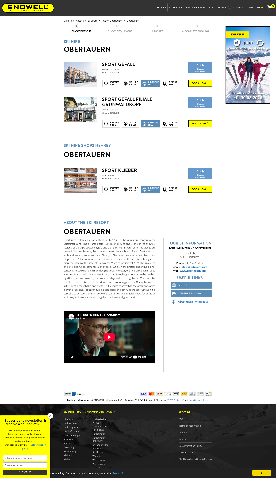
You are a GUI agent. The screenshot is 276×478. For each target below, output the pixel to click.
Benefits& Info (114, 83)
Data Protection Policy (190, 445)
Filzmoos (68, 439)
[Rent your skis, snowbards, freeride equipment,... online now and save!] (248, 64)
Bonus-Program (195, 7)
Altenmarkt (70, 419)
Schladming (98, 433)
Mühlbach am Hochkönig (99, 428)
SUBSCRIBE (25, 472)
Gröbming (69, 447)
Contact (183, 432)
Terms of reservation (190, 425)
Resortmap (173, 83)
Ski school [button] (175, 7)
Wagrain (96, 456)
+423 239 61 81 (172, 400)
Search (222, 7)
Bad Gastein (70, 423)
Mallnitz (68, 459)
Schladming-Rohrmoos (99, 439)
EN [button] (258, 7)
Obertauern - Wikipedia (193, 301)
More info (118, 473)
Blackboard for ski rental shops (195, 459)
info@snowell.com (199, 400)
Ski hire (68, 20)
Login (250, 7)
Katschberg (70, 451)
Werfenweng (99, 460)
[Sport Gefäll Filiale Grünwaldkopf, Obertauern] (80, 109)
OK (262, 473)
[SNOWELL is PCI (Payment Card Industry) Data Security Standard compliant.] (79, 393)
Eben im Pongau (72, 435)
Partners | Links (187, 452)
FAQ (181, 419)
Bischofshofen (71, 431)
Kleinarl (68, 455)
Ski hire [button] (161, 7)
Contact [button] (238, 7)
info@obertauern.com (194, 266)
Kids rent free (153, 83)
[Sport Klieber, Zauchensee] (80, 180)
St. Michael (98, 452)
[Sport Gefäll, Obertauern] (80, 74)
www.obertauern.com (193, 270)
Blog (211, 7)
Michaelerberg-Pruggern (100, 421)
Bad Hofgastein (72, 427)
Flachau (68, 443)
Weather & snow (189, 293)
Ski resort (185, 285)
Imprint (183, 439)
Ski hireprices (133, 83)
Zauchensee (98, 464)
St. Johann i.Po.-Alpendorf (100, 446)
